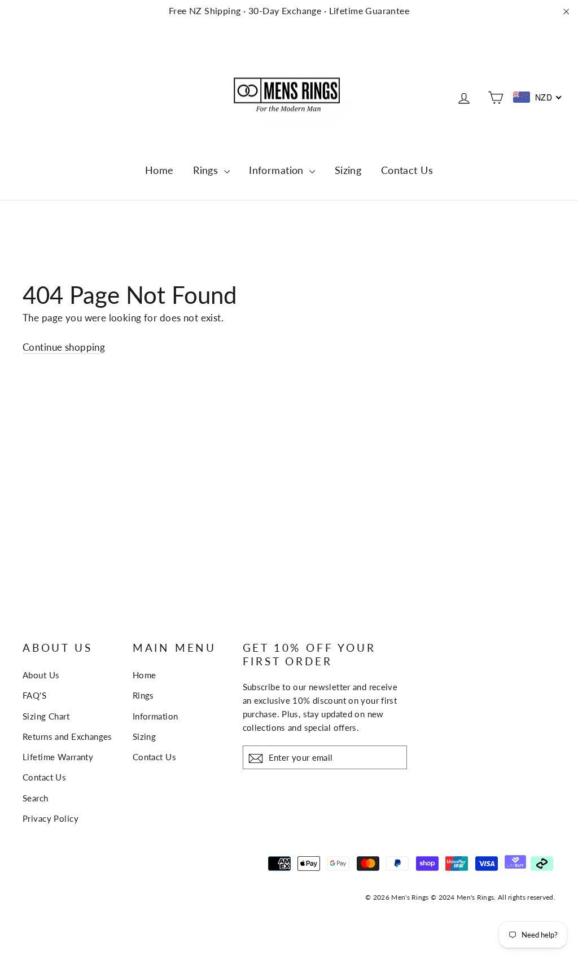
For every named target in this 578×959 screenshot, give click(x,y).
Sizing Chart (46, 716)
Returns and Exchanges (67, 736)
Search (36, 798)
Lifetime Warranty (58, 757)
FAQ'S (34, 695)
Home (159, 170)
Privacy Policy (50, 818)
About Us (41, 675)
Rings (207, 170)
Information (277, 170)
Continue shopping (64, 347)
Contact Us (407, 170)
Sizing (348, 170)
